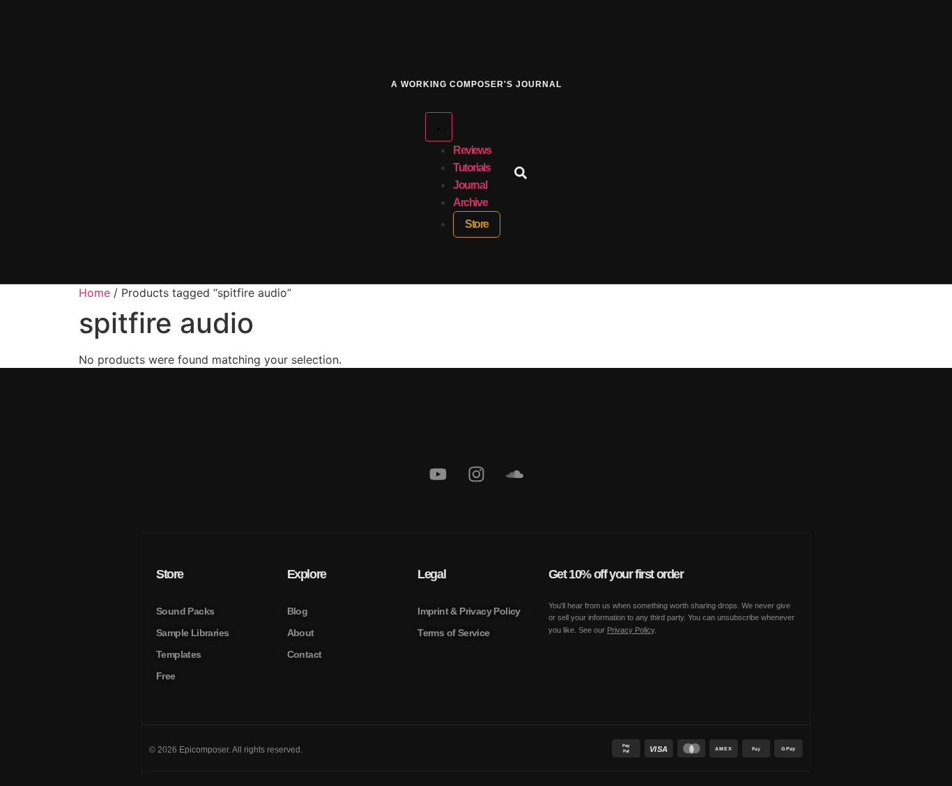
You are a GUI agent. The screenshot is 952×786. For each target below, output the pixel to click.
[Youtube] (437, 474)
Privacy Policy (630, 630)
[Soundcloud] (514, 474)
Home (94, 293)
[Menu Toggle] (438, 126)
